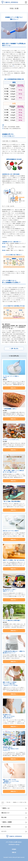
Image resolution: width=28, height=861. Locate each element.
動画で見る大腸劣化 (5, 826)
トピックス (3, 831)
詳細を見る (13, 388)
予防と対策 (8, 802)
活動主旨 (14, 852)
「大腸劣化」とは (5, 808)
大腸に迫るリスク (5, 812)
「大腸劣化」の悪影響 (6, 822)
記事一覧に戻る (14, 348)
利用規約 (14, 849)
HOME (2, 802)
